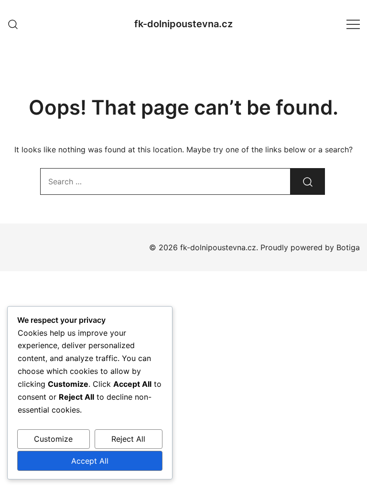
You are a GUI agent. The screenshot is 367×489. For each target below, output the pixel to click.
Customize (53, 439)
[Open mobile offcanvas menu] (353, 24)
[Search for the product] (308, 181)
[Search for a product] (13, 23)
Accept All (89, 461)
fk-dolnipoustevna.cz (183, 24)
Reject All (128, 439)
